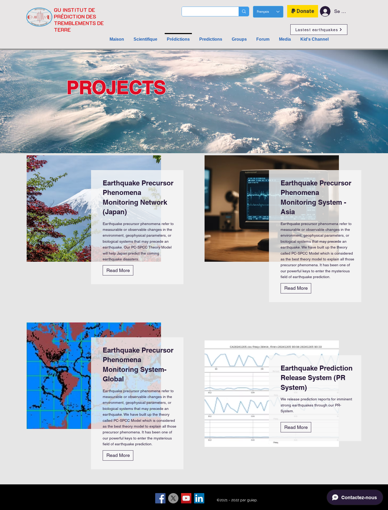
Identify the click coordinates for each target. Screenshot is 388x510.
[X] (173, 498)
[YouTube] (186, 498)
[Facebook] (160, 498)
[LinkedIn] (199, 498)
